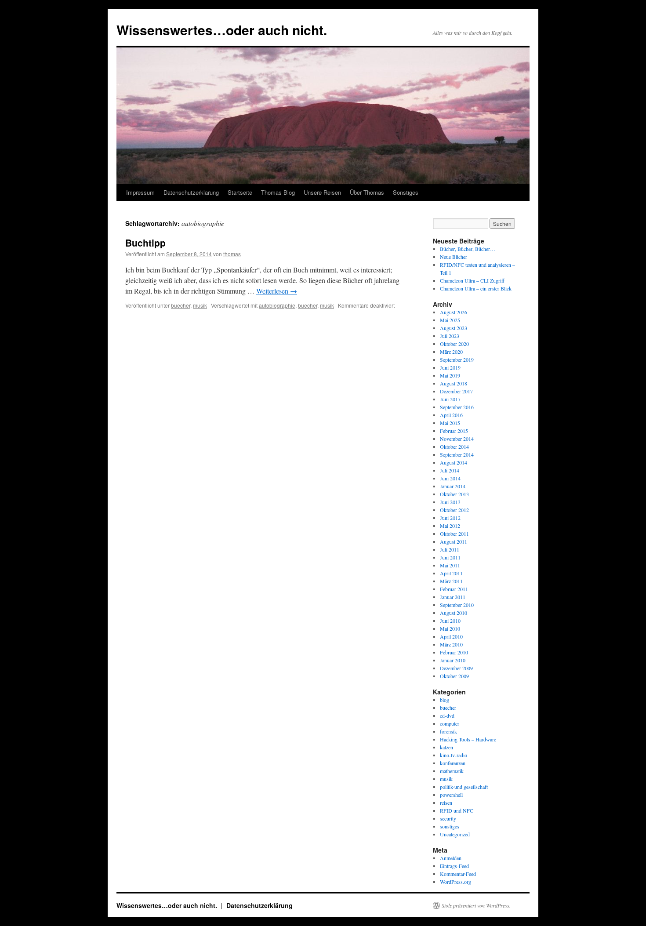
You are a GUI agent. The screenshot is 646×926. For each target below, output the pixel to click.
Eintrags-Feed (454, 865)
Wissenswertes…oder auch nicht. (221, 29)
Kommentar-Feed (458, 873)
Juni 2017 (450, 399)
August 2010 (453, 612)
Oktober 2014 (454, 446)
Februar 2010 (454, 652)
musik (200, 305)
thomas (232, 254)
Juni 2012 (450, 517)
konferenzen (452, 762)
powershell (451, 794)
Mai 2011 (450, 565)
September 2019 (457, 359)
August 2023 (453, 327)
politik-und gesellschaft (464, 786)
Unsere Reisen (322, 192)
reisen (446, 802)
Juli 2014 (449, 470)
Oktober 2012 (454, 509)
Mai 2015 (450, 422)
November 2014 (457, 438)
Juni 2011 (450, 557)
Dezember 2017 (456, 391)
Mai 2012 (450, 525)
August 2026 (453, 312)
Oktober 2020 (454, 343)
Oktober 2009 (454, 675)
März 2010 (451, 644)
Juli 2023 (449, 335)
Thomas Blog (278, 192)
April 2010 (451, 636)
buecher (180, 305)
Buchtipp (145, 242)
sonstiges (449, 826)
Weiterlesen (276, 290)
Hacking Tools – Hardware (468, 739)
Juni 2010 (450, 620)
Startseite (240, 192)
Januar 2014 (452, 486)
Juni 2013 (450, 501)
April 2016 (451, 414)
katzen (446, 747)
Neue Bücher (453, 256)
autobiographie (277, 305)
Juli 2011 (449, 549)
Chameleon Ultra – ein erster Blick (476, 288)
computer (449, 723)
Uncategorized (455, 834)
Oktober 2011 (454, 533)
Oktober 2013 (454, 493)
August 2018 (453, 383)
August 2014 (453, 462)
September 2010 (457, 604)
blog (444, 699)
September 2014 (457, 454)
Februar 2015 (454, 430)
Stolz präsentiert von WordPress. (476, 905)
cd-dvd (447, 715)
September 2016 (457, 406)
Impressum (140, 192)
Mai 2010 (450, 628)
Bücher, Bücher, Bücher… (467, 248)
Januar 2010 (452, 660)
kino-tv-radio (453, 755)
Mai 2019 (450, 375)
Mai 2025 (450, 319)
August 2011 (453, 541)
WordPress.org (455, 881)
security (448, 818)
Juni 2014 (450, 478)
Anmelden (450, 857)
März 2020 (451, 351)
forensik (448, 731)
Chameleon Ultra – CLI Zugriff (472, 280)
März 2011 (451, 581)
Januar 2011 (452, 596)
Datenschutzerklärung (191, 192)
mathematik (452, 770)
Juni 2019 (450, 367)
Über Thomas (367, 192)
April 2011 (451, 573)
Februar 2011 (454, 588)
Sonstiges (405, 192)
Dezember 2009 (456, 668)
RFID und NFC (456, 810)
